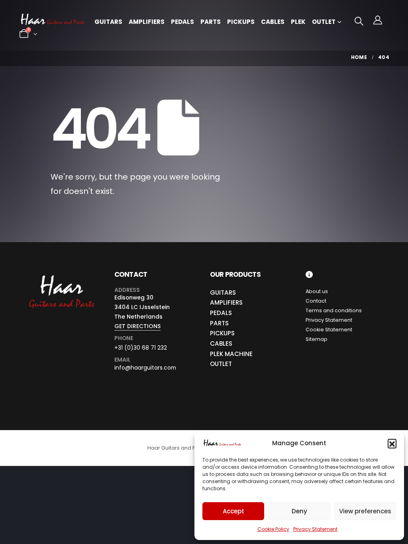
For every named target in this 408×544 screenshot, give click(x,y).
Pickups (241, 22)
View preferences (365, 511)
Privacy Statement (315, 529)
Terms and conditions (334, 310)
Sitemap (317, 339)
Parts (210, 22)
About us (317, 291)
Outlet (323, 22)
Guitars (108, 22)
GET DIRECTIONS (137, 326)
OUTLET (221, 364)
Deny (299, 511)
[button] (392, 443)
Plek (298, 22)
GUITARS (223, 292)
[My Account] (378, 20)
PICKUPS (222, 333)
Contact (316, 300)
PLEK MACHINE (231, 354)
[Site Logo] (52, 20)
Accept (233, 511)
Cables (272, 22)
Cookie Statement (329, 329)
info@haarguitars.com (145, 368)
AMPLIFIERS (226, 302)
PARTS (219, 323)
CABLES (221, 343)
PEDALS (221, 313)
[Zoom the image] (61, 275)
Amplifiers (147, 22)
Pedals (182, 22)
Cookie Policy (273, 529)
